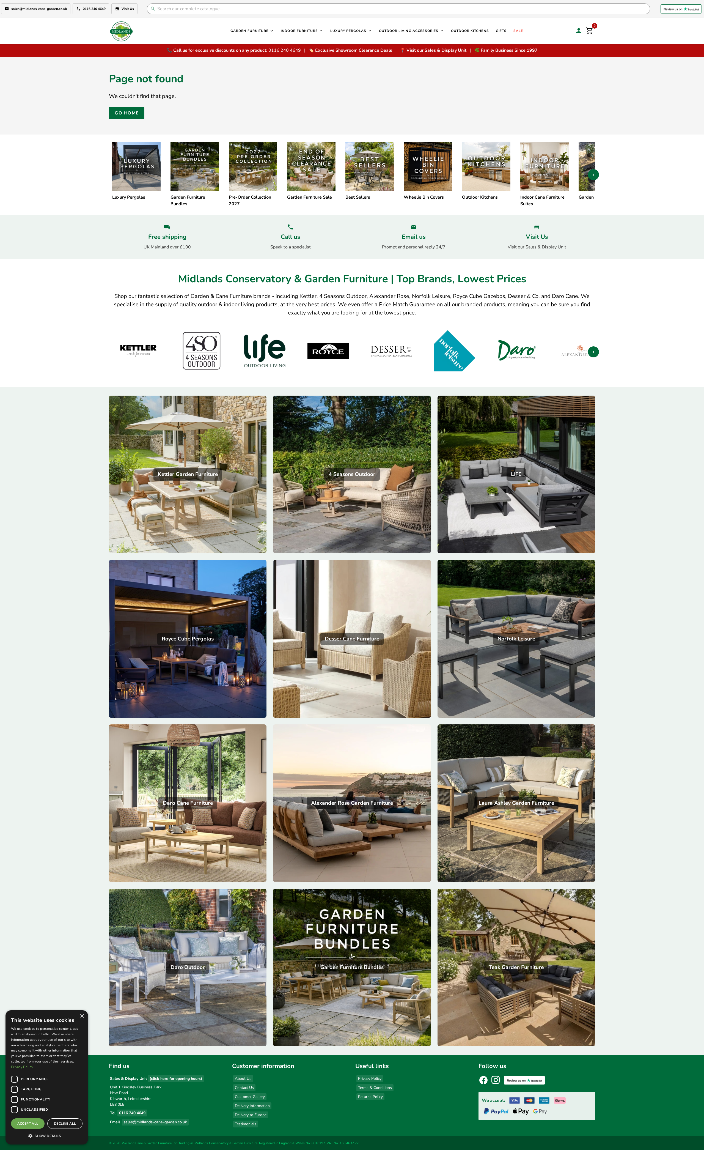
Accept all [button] (27, 1123)
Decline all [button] (65, 1123)
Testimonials (245, 1124)
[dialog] (47, 1077)
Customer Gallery (250, 1096)
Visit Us (128, 9)
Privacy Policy (369, 1078)
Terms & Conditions (375, 1087)
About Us (243, 1078)
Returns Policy (370, 1096)
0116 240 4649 (94, 9)
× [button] (82, 1016)
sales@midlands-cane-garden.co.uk (39, 9)
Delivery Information (252, 1105)
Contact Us (244, 1087)
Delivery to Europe (250, 1115)
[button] (46, 1135)
